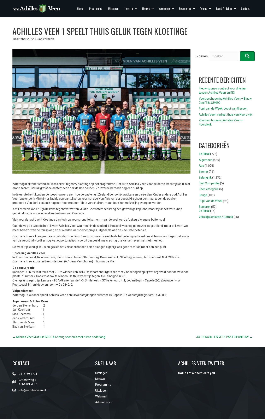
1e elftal (128, 8)
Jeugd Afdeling (224, 8)
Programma (95, 8)
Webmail (101, 396)
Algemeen (205, 160)
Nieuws (146, 8)
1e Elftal (204, 154)
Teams (203, 8)
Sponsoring (185, 8)
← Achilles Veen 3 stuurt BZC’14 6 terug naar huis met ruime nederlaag (58, 337)
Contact (245, 8)
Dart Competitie (209, 183)
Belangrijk (205, 177)
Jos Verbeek (45, 39)
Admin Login (103, 402)
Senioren (205, 206)
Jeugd (203, 195)
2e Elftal (204, 211)
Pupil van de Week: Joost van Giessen (223, 108)
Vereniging (164, 8)
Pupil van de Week (210, 201)
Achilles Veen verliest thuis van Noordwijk (225, 114)
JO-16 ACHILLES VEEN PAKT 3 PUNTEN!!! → (224, 337)
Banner (203, 171)
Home (80, 8)
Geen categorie (209, 189)
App (201, 165)
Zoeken (202, 56)
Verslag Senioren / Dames (216, 217)
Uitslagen (113, 8)
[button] (136, 8)
